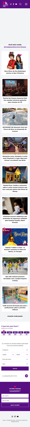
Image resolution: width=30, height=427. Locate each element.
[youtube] (16, 4)
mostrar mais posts (15, 316)
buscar (15, 368)
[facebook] (13, 4)
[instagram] (11, 4)
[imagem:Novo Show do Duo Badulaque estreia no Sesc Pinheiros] (15, 60)
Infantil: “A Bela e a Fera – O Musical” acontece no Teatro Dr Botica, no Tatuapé (15, 249)
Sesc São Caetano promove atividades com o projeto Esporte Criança (15, 278)
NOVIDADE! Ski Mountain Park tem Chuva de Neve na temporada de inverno (15, 129)
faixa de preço (6, 359)
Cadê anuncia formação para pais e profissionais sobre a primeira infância (15, 307)
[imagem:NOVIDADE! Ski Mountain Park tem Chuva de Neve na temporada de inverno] (15, 116)
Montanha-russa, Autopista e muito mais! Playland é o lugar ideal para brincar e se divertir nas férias (15, 158)
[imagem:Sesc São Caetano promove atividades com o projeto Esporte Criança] (15, 266)
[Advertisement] (15, 27)
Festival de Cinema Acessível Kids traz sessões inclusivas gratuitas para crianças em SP (15, 100)
